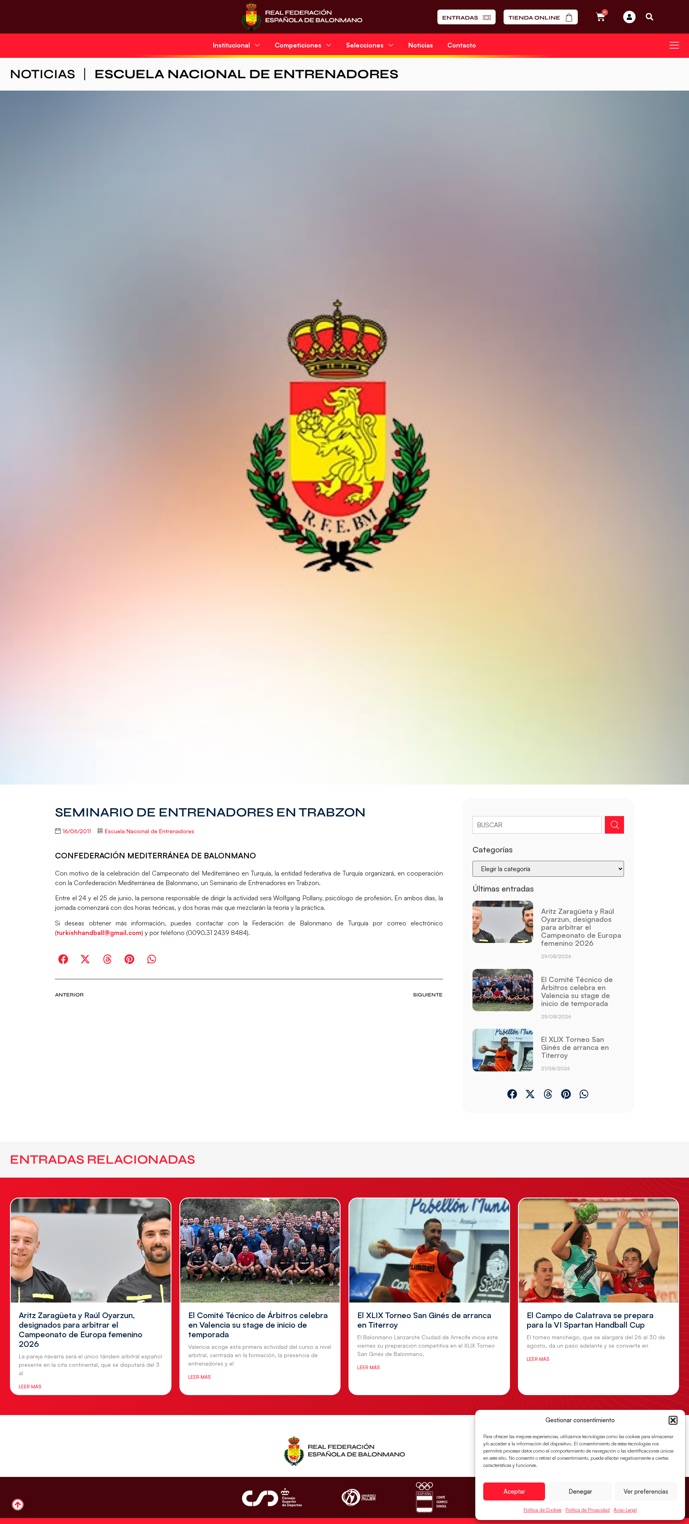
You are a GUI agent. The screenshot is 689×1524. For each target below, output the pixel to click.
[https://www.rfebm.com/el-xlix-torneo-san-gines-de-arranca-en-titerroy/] (502, 1053)
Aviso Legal (625, 1510)
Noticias (420, 45)
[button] (673, 1420)
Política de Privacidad (587, 1510)
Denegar (580, 1491)
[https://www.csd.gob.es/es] (272, 1497)
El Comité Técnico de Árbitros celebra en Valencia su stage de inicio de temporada (577, 991)
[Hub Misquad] (629, 17)
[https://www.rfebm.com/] (301, 17)
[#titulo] (18, 1504)
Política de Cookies (542, 1510)
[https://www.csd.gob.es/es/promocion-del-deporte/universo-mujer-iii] (359, 1497)
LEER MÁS (30, 1387)
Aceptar (514, 1491)
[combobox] (537, 825)
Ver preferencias (646, 1491)
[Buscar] (614, 825)
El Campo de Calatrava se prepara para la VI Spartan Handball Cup (590, 1320)
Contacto (461, 45)
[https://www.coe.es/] (431, 1497)
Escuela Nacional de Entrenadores (246, 74)
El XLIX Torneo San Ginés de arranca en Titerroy (575, 1047)
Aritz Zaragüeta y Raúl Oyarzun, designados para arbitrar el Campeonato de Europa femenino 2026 (581, 927)
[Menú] (674, 45)
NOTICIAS (42, 74)
